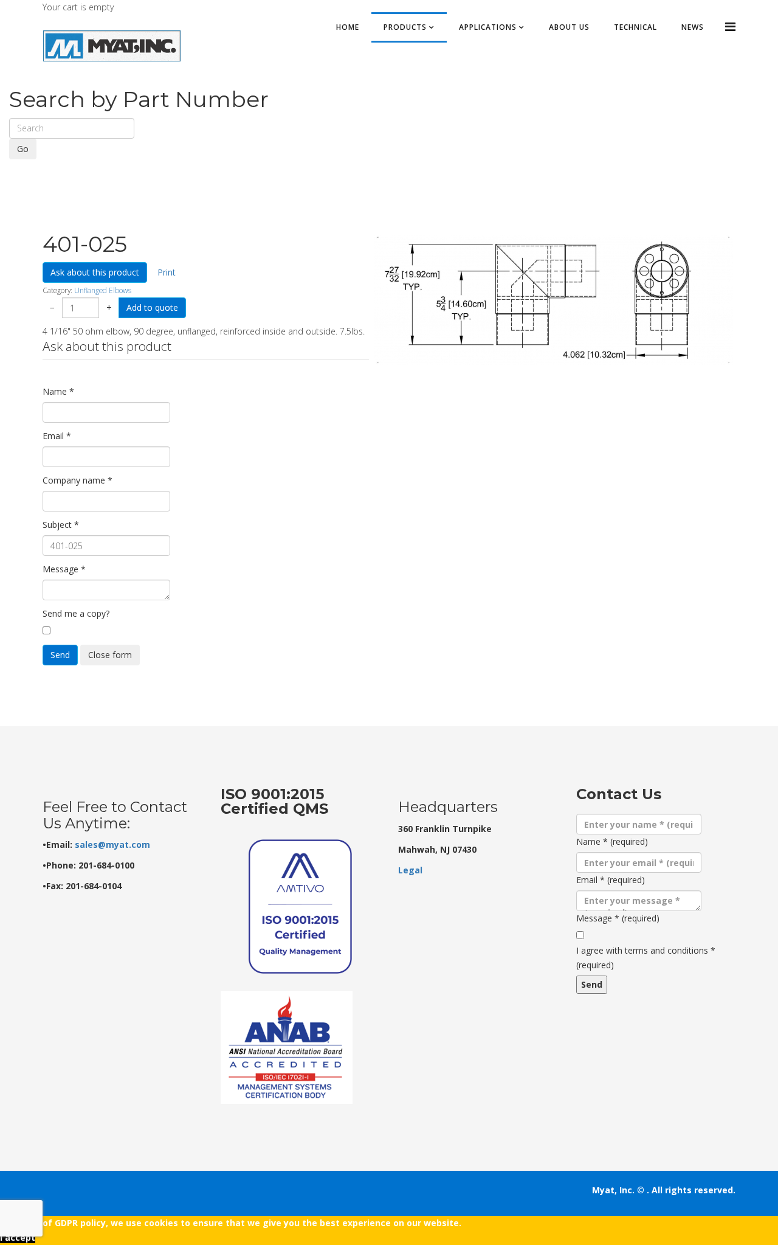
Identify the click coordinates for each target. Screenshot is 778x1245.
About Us (569, 27)
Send (60, 655)
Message (64, 569)
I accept (17, 1237)
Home (347, 27)
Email (57, 436)
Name (58, 391)
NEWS (692, 27)
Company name (77, 480)
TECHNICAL (635, 27)
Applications (488, 27)
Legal (410, 870)
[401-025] (553, 299)
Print (166, 272)
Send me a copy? (76, 613)
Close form (110, 655)
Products (405, 27)
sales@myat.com (112, 844)
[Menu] (730, 26)
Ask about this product (94, 272)
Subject (61, 524)
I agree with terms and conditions (645, 958)
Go (23, 148)
